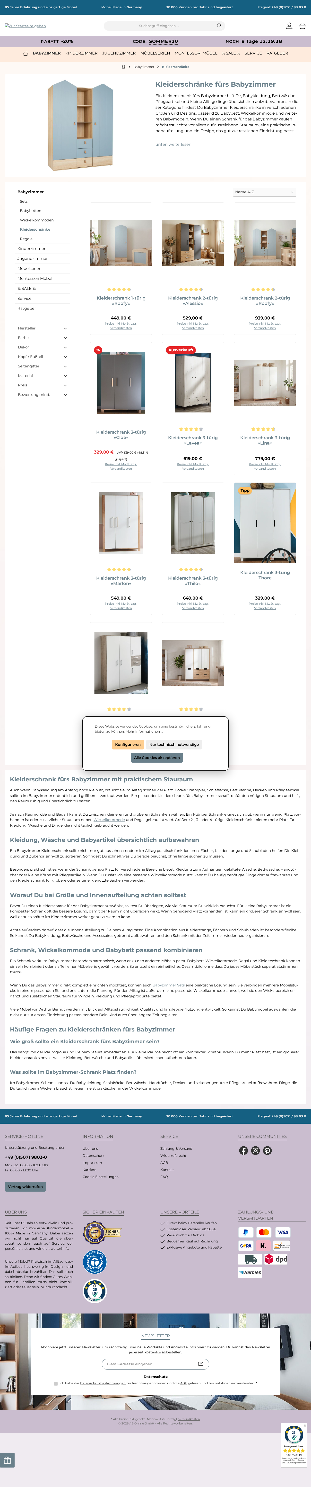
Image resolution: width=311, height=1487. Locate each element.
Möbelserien (29, 268)
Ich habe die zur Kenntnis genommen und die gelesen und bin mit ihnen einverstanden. (158, 1383)
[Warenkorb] (301, 26)
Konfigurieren (128, 744)
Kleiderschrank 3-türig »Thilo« (193, 580)
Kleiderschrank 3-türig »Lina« (265, 440)
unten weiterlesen (173, 144)
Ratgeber (26, 308)
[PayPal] (246, 1232)
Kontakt (167, 1170)
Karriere (89, 1170)
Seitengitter (28, 366)
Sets (23, 201)
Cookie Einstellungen (101, 1177)
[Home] (25, 53)
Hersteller (26, 328)
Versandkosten (189, 1419)
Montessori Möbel (34, 278)
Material (25, 375)
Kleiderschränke (35, 229)
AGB (164, 1162)
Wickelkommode (109, 819)
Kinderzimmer (31, 248)
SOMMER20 (163, 41)
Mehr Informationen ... (144, 731)
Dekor (23, 347)
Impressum (92, 1162)
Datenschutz (93, 1155)
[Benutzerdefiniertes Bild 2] (95, 1262)
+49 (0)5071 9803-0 (26, 1157)
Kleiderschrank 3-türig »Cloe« (121, 434)
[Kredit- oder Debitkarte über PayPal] (273, 1232)
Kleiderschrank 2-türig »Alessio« (193, 300)
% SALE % (26, 288)
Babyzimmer (30, 192)
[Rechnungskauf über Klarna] (263, 1245)
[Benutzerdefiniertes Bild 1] (102, 1233)
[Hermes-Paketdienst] (250, 1272)
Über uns (90, 1148)
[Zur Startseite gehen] (25, 26)
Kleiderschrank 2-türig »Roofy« (265, 300)
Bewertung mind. (34, 394)
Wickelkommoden (37, 220)
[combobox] (159, 26)
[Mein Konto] (289, 26)
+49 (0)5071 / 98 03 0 (289, 7)
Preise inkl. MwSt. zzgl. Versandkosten (121, 326)
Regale (26, 239)
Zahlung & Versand (176, 1148)
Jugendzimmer (32, 258)
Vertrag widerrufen (25, 1186)
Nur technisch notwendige (174, 744)
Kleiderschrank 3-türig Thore (265, 575)
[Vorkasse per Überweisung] (281, 1245)
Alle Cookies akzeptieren (157, 757)
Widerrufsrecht (173, 1155)
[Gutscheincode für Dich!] (7, 1460)
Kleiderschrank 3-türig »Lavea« (193, 440)
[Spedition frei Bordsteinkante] (250, 1259)
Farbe (23, 337)
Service (24, 298)
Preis (22, 385)
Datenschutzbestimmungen (103, 1383)
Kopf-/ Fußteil (30, 356)
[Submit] (200, 1364)
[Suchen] (219, 26)
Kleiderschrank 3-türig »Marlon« (121, 580)
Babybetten (30, 210)
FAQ (164, 1177)
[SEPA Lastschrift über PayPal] (246, 1245)
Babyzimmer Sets (169, 985)
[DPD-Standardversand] (276, 1259)
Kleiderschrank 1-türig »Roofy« (121, 300)
